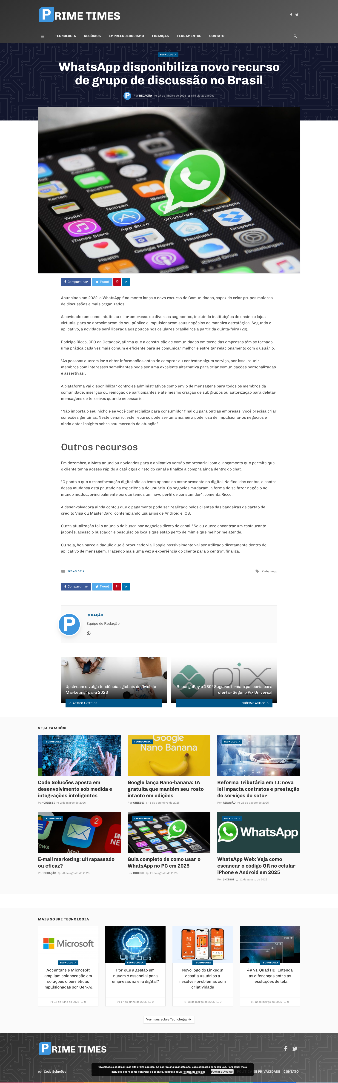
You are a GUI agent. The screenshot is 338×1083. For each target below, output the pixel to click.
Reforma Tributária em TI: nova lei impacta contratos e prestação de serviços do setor (258, 788)
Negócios (92, 36)
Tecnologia (65, 36)
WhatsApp (270, 571)
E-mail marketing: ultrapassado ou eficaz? (76, 862)
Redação (145, 95)
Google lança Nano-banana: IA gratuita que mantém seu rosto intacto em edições (166, 788)
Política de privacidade (258, 1072)
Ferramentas (189, 36)
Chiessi (49, 802)
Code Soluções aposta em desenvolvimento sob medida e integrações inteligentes (75, 788)
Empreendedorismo (126, 36)
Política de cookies (194, 1071)
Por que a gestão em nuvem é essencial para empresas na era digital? (135, 976)
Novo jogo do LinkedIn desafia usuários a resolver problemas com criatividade (202, 978)
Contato (216, 36)
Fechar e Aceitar (222, 1071)
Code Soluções (55, 1072)
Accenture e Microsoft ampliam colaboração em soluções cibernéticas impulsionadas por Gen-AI (68, 978)
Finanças (160, 36)
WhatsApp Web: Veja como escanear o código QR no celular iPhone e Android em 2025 (256, 865)
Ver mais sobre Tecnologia (166, 1019)
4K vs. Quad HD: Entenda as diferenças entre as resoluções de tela (270, 976)
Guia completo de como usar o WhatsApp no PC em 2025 (164, 862)
